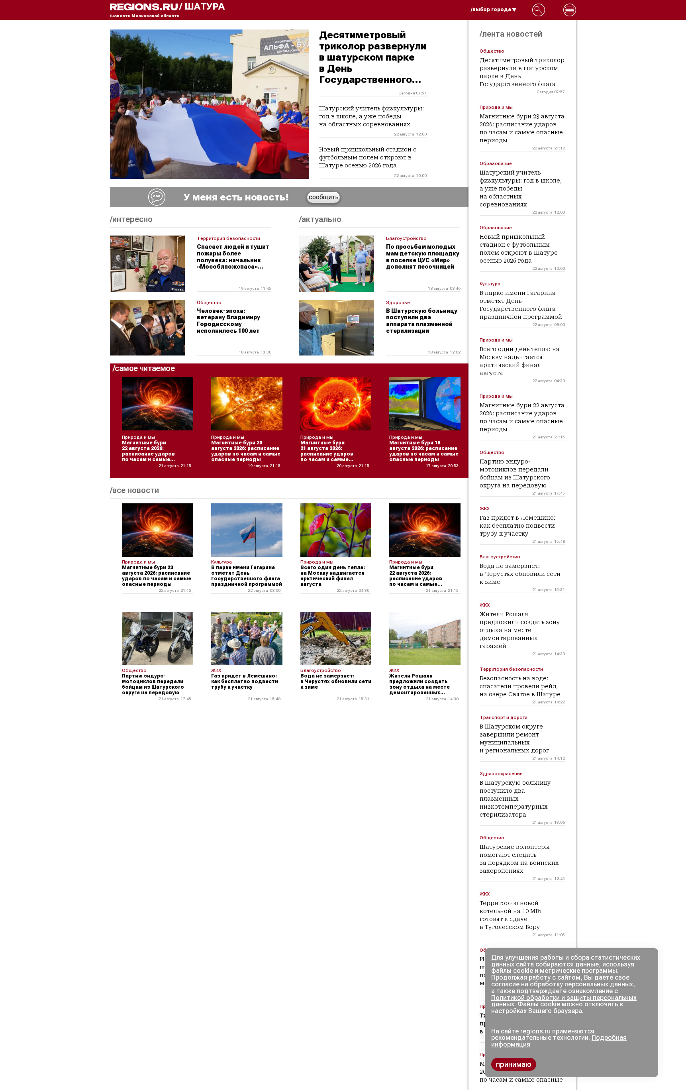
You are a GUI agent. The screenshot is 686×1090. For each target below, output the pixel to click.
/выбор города (491, 9)
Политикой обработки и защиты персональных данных (564, 1001)
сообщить (324, 197)
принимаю (513, 1064)
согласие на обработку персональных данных (562, 984)
